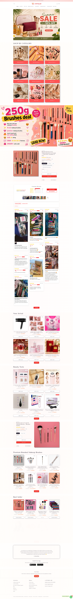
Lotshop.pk (17, 596)
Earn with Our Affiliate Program (18, 585)
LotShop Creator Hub (16, 582)
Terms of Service (32, 583)
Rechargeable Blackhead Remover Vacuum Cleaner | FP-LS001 (20, 410)
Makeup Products (51, 62)
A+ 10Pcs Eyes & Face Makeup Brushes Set (18, 467)
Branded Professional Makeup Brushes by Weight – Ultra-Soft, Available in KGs (30, 512)
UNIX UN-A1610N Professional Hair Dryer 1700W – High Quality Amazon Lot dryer (21, 332)
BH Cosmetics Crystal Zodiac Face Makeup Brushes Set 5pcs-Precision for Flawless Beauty (30, 467)
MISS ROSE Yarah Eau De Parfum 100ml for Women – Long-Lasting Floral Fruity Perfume (36, 355)
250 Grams (44, 163)
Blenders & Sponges (36, 81)
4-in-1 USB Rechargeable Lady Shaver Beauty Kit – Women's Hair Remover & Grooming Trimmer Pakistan (36, 410)
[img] (17, 209)
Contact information (45, 596)
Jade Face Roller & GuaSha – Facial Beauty (42, 533)
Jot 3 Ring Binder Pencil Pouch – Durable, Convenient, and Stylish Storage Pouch (54, 512)
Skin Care (52, 81)
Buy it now (49, 176)
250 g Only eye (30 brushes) (47, 165)
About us (14, 588)
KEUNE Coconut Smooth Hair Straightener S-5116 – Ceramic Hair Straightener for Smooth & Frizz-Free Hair (52, 410)
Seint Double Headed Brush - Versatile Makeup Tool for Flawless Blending (54, 467)
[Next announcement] (59, 1)
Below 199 (36, 100)
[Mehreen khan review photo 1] (21, 288)
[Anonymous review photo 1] (36, 268)
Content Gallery (15, 583)
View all (36, 362)
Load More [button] (36, 307)
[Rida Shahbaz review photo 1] (36, 224)
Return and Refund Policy (33, 585)
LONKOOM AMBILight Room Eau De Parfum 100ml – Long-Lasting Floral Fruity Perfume (52, 332)
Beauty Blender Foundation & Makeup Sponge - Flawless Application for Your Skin (42, 512)
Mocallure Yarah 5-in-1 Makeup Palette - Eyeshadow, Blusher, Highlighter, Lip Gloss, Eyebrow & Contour (36, 332)
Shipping (43, 160)
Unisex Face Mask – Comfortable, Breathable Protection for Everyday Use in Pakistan (19, 533)
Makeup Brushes (20, 62)
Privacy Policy (31, 582)
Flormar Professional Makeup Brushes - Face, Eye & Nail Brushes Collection (30, 485)
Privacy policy (30, 596)
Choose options (19, 517)
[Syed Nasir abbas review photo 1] (21, 227)
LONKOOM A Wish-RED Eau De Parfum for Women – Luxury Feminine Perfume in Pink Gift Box (21, 356)
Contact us (15, 589)
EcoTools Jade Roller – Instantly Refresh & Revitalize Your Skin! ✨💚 (54, 533)
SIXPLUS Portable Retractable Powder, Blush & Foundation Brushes (54, 485)
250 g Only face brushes (47, 167)
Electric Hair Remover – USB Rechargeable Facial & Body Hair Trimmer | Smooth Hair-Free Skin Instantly (52, 386)
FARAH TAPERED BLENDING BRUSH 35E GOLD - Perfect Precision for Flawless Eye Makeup (42, 467)
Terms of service (35, 596)
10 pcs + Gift (23, 433)
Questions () (25, 203)
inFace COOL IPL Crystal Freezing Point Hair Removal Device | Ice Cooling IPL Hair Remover (36, 385)
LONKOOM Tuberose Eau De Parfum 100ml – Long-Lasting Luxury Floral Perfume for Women (52, 355)
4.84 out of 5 (23, 190)
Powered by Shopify (21, 596)
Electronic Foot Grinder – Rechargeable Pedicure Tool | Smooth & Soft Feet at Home (20, 385)
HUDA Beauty (20, 81)
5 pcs (18, 433)
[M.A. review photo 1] (51, 224)
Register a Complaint (32, 588)
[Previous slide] (35, 147)
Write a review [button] (52, 189)
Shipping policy (40, 596)
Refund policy (26, 596)
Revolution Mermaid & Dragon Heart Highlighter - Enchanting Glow (30, 533)
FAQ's (14, 591)
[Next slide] (38, 147)
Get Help (36, 576)
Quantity (43, 169)
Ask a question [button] (52, 191)
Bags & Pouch (20, 100)
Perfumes (52, 100)
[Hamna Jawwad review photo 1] (51, 257)
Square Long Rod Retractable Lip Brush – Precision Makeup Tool (42, 485)
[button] (14, 4)
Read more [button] (47, 280)
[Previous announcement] (13, 1)
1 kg (54, 163)
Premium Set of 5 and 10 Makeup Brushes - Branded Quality (18, 511)
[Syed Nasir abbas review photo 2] (16, 243)
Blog (14, 586)
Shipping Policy (31, 586)
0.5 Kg (49, 163)
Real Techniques (36, 62)
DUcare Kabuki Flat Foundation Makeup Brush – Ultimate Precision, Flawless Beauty (18, 485)
